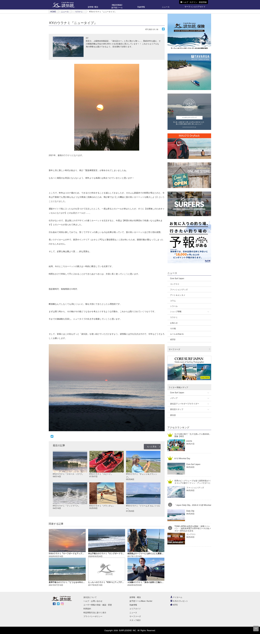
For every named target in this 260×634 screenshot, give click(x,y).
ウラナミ (79, 11)
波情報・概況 (135, 597)
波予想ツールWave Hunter (140, 601)
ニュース (65, 11)
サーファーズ (135, 616)
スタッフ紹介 (135, 620)
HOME (53, 11)
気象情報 (133, 604)
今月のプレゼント (180, 601)
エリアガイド (135, 608)
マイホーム (177, 597)
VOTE (175, 604)
